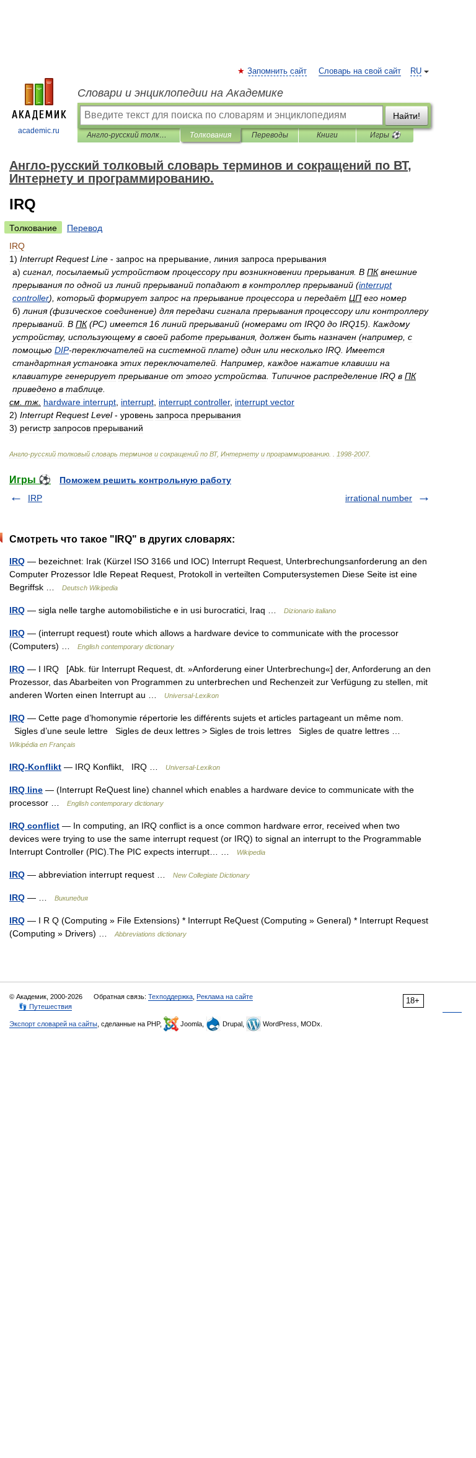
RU (415, 71)
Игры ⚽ (385, 135)
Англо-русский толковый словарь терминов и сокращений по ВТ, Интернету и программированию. (128, 135)
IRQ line (26, 790)
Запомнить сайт (278, 71)
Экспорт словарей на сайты (53, 1024)
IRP (35, 498)
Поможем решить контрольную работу (145, 480)
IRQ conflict (34, 826)
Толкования (210, 135)
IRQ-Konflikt (35, 767)
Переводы (270, 135)
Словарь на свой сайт (360, 71)
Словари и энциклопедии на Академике (180, 93)
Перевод (84, 228)
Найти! (406, 116)
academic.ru (39, 130)
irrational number (378, 498)
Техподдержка (170, 996)
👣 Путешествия (45, 1006)
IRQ (17, 561)
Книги (327, 135)
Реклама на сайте (224, 996)
